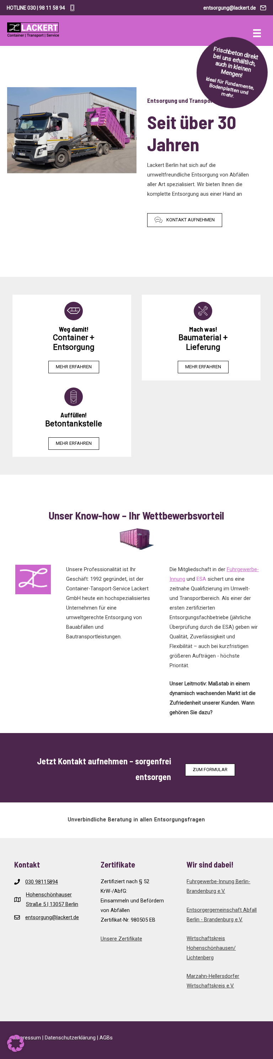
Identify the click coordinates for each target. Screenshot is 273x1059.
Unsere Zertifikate (121, 939)
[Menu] (257, 33)
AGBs (106, 1037)
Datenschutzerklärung (70, 1037)
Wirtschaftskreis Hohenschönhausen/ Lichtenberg (211, 948)
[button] (184, 220)
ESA (201, 579)
